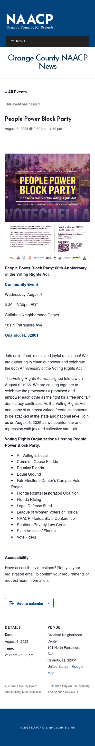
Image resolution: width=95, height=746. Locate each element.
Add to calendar (30, 603)
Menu (20, 41)
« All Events (16, 91)
